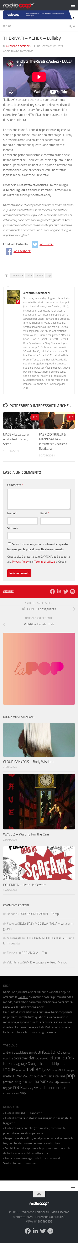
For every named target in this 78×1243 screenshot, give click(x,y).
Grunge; (33, 1064)
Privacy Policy (20, 561)
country (8, 1058)
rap (56, 1081)
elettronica (56, 1058)
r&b (51, 1081)
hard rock (47, 1064)
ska (36, 1088)
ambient (8, 1052)
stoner (7, 1093)
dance (34, 1057)
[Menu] (73, 5)
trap (23, 1093)
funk (6, 1063)
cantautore (17, 275)
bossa (32, 1052)
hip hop (59, 1064)
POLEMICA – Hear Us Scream (24, 885)
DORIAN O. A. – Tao (34, 953)
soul (42, 1087)
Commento (15, 485)
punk (44, 1081)
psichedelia (30, 1081)
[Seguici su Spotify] (72, 591)
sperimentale (56, 1087)
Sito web (12, 528)
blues (24, 1052)
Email (44, 513)
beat (17, 1052)
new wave (23, 1076)
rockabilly (28, 1088)
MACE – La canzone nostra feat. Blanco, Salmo (16, 439)
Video (7, 26)
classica (65, 1052)
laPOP (62, 1070)
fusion (14, 1063)
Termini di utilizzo (44, 561)
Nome (12, 513)
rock (18, 1087)
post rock (8, 1081)
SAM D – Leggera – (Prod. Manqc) (45, 962)
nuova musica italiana (50, 1076)
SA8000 (23, 997)
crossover (21, 1058)
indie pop (21, 1070)
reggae (7, 1088)
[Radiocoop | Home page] (24, 5)
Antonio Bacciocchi (19, 46)
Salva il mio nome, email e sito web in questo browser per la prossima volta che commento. (37, 546)
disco (43, 1058)
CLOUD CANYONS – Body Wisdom (28, 762)
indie (29, 275)
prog (18, 1082)
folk (71, 1057)
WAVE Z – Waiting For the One (26, 834)
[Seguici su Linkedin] (59, 591)
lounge (70, 1070)
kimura (54, 1070)
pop (49, 275)
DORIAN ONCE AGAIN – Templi (40, 914)
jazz (46, 1070)
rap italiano (65, 1082)
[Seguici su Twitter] (65, 591)
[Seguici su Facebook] (52, 591)
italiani (39, 275)
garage (22, 1064)
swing (15, 1093)
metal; (7, 1076)
